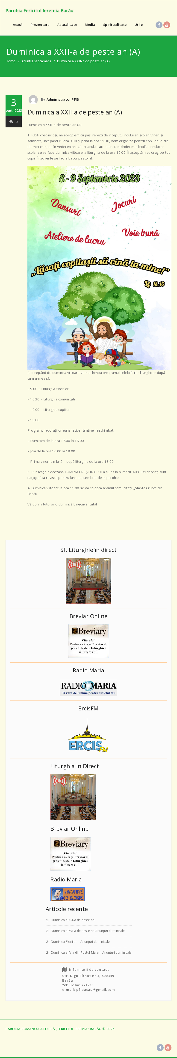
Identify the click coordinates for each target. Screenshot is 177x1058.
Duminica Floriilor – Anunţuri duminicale (80, 941)
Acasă (18, 24)
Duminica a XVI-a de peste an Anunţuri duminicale (88, 931)
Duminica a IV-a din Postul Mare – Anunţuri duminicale (91, 952)
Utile (139, 24)
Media (90, 24)
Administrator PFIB (63, 99)
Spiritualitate (115, 24)
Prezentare (40, 24)
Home (10, 61)
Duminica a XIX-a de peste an (72, 920)
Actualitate (67, 24)
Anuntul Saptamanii (36, 61)
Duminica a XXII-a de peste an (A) (74, 112)
